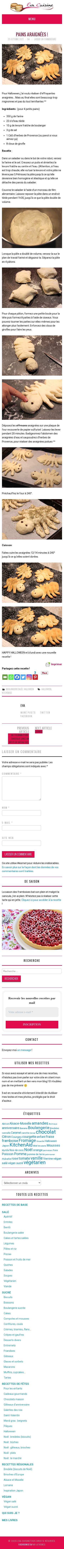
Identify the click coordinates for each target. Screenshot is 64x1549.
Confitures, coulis (13, 1324)
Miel (35, 1145)
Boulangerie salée (14, 689)
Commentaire (12, 773)
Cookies (38, 731)
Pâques (8, 1426)
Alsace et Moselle (13, 1479)
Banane (23, 1128)
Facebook (26, 716)
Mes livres (10, 1520)
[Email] (5, 675)
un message (24, 1050)
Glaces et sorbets (13, 1361)
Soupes (8, 1275)
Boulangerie (38, 1127)
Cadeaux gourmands (15, 1393)
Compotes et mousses (16, 1318)
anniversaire (10, 1128)
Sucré (6, 1292)
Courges (16, 1137)
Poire (55, 1150)
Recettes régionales (17, 1464)
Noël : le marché (13, 1458)
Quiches (8, 1264)
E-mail (7, 822)
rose (15, 1158)
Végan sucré (11, 1506)
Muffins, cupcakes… (14, 1372)
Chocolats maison (14, 1399)
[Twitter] (23, 675)
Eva (28, 39)
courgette (29, 1137)
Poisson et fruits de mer (17, 1259)
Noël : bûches (11, 1442)
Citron (6, 1137)
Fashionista (25, 1544)
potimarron (50, 1154)
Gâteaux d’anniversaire (17, 1404)
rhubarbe (6, 1158)
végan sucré (15, 1163)
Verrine (48, 1158)
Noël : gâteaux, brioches (17, 1447)
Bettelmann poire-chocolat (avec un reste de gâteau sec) (19, 738)
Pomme (20, 1154)
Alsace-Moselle (20, 1123)
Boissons (9, 1302)
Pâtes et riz (10, 1248)
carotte (25, 1133)
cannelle (6, 1133)
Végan (6, 1496)
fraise (50, 1137)
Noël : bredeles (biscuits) (17, 1436)
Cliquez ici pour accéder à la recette (41, 900)
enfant (41, 1137)
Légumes (9, 1243)
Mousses (53, 1145)
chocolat (46, 1132)
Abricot (5, 1124)
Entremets (10, 1345)
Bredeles (54, 1128)
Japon (5, 1145)
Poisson (8, 1154)
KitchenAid (7, 692)
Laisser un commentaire (45, 39)
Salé (5, 1212)
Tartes (7, 1377)
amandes (40, 1123)
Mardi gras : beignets (15, 1420)
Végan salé (10, 1501)
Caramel (16, 1132)
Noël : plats (10, 1452)
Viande (8, 1286)
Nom (6, 807)
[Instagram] (29, 675)
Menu (32, 19)
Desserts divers (12, 1340)
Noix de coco (17, 1150)
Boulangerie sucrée (14, 1307)
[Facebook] (17, 675)
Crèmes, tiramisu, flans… (17, 1329)
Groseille (40, 1141)
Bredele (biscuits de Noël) (18, 1469)
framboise (10, 1141)
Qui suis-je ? (11, 1513)
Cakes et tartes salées (16, 1238)
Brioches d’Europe (14, 1474)
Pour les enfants (13, 1388)
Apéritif (8, 1216)
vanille (37, 1158)
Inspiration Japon (13, 1490)
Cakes (7, 1313)
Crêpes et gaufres (14, 1334)
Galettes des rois (13, 1410)
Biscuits (8, 1297)
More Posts (28, 712)
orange (37, 1150)
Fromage (27, 1140)
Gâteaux (8, 1356)
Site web (8, 838)
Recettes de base (15, 1204)
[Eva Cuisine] (32, 7)
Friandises (9, 1350)
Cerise (32, 1133)
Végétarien (10, 1281)
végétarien (35, 1162)
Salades (8, 1270)
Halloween (29, 689)
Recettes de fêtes (15, 1383)
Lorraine (8, 1485)
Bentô (7, 1227)
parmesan (47, 1150)
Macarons (9, 1366)
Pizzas (7, 1254)
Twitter (45, 712)
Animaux (53, 1124)
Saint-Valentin (12, 1415)
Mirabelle (42, 1146)
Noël (28, 1149)
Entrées (8, 1222)
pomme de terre (36, 1154)
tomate (24, 1158)
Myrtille (5, 1150)
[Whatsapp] (11, 675)
